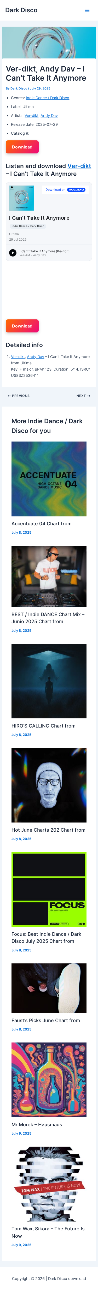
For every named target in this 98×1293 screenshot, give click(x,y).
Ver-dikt (31, 115)
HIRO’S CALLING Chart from (43, 726)
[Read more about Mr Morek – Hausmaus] (48, 1079)
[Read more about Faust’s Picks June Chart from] (48, 988)
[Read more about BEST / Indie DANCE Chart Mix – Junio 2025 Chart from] (48, 576)
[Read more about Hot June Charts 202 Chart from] (48, 785)
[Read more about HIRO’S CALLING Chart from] (48, 680)
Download (22, 147)
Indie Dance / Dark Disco (47, 98)
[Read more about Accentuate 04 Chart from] (48, 478)
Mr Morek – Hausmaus (36, 1124)
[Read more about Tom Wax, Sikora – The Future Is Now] (48, 1183)
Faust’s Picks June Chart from (45, 1020)
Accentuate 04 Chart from (41, 523)
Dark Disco (21, 10)
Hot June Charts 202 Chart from (48, 830)
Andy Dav (49, 115)
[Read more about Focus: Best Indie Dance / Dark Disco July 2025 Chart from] (48, 889)
